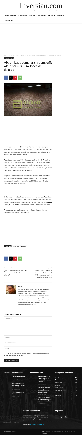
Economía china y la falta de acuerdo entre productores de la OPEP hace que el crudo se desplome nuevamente (41, 274)
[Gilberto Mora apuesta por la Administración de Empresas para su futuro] (33, 399)
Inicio (7, 15)
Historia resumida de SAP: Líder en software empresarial (18, 385)
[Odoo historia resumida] (7, 378)
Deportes (50, 15)
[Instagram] (61, 417)
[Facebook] (6, 78)
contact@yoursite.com (37, 424)
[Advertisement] (41, 39)
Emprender (41, 15)
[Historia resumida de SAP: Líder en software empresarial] (7, 385)
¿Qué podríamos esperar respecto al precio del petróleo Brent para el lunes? (15, 273)
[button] (75, 15)
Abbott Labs (16, 246)
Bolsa (17, 55)
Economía (32, 15)
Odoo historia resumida (18, 376)
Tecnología (60, 15)
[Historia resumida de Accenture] (7, 394)
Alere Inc (23, 246)
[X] (11, 78)
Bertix (8, 73)
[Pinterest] (15, 78)
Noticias (13, 15)
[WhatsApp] (20, 78)
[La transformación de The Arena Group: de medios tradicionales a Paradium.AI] (33, 378)
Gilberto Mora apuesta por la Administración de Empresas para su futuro (45, 399)
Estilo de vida (9, 20)
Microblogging (22, 15)
